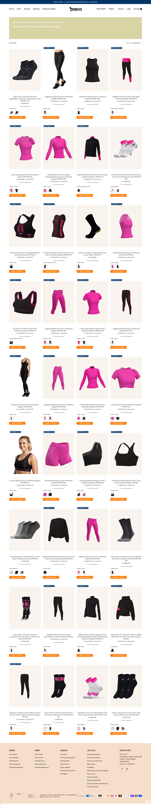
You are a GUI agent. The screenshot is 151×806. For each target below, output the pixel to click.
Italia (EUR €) (11, 795)
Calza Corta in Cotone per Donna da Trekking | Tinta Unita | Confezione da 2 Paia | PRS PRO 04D (126, 559)
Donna (11, 9)
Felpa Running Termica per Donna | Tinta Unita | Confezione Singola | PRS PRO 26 (92, 176)
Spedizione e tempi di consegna (97, 770)
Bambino (36, 9)
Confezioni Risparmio (16, 767)
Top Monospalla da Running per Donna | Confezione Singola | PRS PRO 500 (92, 482)
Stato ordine (91, 764)
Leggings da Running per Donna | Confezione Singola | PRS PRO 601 (58, 406)
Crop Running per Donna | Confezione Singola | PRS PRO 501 (126, 406)
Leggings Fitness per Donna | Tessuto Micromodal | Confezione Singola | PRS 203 (58, 636)
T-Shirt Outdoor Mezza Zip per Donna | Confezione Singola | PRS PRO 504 (92, 330)
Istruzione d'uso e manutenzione (97, 783)
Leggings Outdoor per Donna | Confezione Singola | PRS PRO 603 (92, 558)
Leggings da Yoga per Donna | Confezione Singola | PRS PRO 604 (59, 98)
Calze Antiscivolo (14, 764)
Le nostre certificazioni (67, 757)
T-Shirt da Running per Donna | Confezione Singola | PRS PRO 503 (25, 176)
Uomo (19, 9)
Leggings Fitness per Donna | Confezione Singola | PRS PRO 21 (126, 330)
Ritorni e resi (91, 774)
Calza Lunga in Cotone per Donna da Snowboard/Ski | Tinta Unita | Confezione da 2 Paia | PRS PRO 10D (25, 637)
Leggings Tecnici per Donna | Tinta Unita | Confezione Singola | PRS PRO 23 (126, 98)
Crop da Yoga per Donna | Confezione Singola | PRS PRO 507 (24, 482)
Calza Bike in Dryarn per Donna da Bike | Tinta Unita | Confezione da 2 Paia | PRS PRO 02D (92, 714)
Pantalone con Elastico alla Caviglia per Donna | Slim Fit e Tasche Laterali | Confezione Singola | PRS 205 (24, 715)
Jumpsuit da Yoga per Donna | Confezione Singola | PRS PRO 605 (25, 406)
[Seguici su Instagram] (127, 769)
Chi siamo (63, 754)
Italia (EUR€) (101, 9)
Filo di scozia (39, 757)
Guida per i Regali (48, 9)
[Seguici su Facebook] (122, 769)
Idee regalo (64, 774)
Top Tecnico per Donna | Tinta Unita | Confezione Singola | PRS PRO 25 (25, 330)
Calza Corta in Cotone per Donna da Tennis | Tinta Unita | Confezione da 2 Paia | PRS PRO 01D (58, 715)
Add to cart (17, 117)
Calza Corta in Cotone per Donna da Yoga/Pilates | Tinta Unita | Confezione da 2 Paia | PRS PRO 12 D (25, 99)
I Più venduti (13, 754)
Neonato (27, 9)
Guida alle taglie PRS (93, 780)
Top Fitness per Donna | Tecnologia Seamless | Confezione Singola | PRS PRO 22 (25, 254)
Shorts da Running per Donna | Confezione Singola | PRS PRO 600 (59, 482)
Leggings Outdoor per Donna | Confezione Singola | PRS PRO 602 (59, 330)
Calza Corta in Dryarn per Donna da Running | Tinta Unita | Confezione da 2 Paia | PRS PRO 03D (126, 177)
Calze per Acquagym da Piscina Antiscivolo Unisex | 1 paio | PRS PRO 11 (92, 254)
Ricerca (121, 9)
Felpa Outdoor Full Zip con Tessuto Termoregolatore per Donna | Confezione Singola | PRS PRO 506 (58, 177)
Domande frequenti (93, 754)
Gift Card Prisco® (92, 787)
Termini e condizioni (93, 757)
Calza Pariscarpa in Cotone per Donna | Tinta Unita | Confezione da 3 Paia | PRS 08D (25, 558)
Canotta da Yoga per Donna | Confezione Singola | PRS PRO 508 (92, 98)
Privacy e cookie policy (94, 761)
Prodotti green (65, 761)
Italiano (111, 9)
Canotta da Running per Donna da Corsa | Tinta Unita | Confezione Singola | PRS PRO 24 (58, 254)
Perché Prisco (64, 764)
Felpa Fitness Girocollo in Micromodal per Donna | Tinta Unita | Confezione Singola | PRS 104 (58, 558)
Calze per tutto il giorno (68, 770)
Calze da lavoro (40, 761)
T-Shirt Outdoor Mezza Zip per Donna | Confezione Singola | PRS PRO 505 (92, 406)
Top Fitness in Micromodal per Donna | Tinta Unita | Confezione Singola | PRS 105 (126, 482)
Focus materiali (65, 767)
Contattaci (90, 767)
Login (129, 9)
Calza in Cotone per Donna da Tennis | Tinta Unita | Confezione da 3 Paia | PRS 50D (126, 714)
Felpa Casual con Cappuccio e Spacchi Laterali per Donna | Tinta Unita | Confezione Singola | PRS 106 (126, 637)
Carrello (137, 9)
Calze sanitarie (14, 757)
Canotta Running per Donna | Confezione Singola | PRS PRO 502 (126, 254)
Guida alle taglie (92, 777)
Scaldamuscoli (14, 761)
